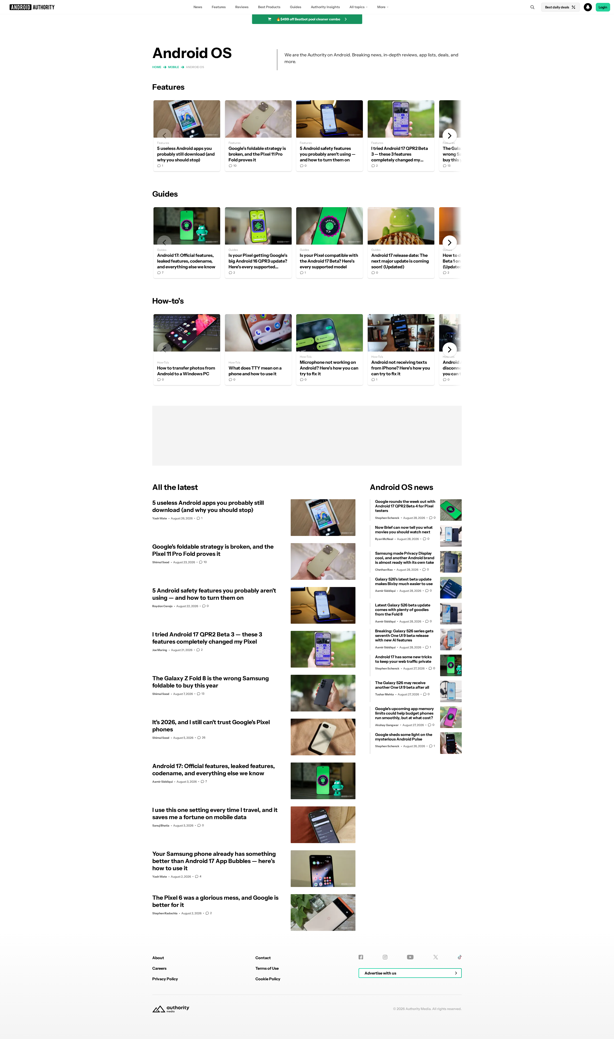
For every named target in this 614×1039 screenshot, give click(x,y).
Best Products (269, 7)
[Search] (532, 7)
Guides (295, 7)
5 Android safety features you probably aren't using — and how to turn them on (329, 135)
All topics (357, 7)
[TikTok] (460, 957)
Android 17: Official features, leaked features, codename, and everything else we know (187, 242)
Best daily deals (557, 7)
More (381, 7)
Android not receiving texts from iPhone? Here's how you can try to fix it (401, 349)
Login (603, 7)
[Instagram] (385, 957)
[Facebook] (361, 957)
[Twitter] (435, 957)
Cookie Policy (267, 978)
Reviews (241, 7)
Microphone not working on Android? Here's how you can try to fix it (329, 349)
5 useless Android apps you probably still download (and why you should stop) (187, 135)
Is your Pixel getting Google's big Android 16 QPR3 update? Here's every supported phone (258, 242)
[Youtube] (410, 957)
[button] (307, 7)
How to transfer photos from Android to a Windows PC (187, 349)
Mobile (173, 67)
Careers (159, 968)
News (198, 7)
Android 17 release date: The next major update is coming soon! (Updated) (401, 242)
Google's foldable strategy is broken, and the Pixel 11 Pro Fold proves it (258, 135)
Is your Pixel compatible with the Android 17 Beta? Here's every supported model (329, 242)
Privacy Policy (165, 978)
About (158, 957)
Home (156, 67)
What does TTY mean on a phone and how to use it (258, 349)
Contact (263, 957)
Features (219, 7)
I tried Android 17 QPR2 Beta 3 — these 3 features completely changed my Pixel (401, 135)
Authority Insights (325, 7)
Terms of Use (267, 968)
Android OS (195, 67)
